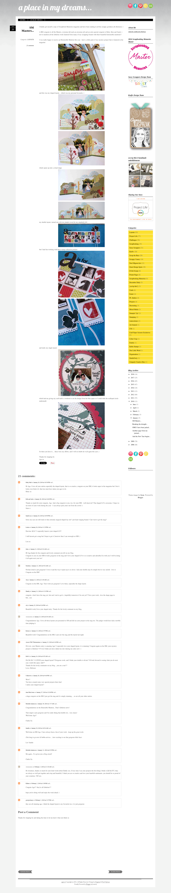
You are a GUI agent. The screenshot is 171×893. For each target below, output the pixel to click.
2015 (133, 384)
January (135, 418)
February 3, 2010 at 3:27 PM (43, 800)
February (136, 414)
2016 (133, 381)
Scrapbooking (134, 244)
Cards (131, 290)
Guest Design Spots (135, 267)
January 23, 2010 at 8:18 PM (50, 642)
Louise (27, 527)
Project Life (133, 236)
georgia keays (29, 800)
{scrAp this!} (36, 20)
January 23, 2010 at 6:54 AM (43, 617)
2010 (133, 401)
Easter (131, 294)
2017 (133, 377)
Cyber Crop (133, 339)
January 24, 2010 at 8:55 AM (39, 656)
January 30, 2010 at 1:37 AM (46, 704)
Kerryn (28, 631)
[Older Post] (115, 872)
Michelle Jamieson (31, 704)
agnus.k (63, 882)
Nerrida (28, 566)
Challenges (133, 240)
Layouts (132, 232)
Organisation (133, 354)
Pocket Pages (133, 275)
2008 (133, 445)
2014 (133, 388)
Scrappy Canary (134, 259)
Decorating (133, 305)
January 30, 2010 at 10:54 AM (40, 728)
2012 (133, 394)
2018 (133, 374)
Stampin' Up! (133, 313)
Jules (27, 549)
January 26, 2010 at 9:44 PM (41, 675)
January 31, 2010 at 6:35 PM (46, 750)
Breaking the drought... (140, 424)
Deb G (27, 656)
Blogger (140, 497)
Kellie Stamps (134, 346)
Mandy (28, 591)
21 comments (30, 45)
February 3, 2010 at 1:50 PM (39, 783)
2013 (133, 391)
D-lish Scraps (133, 271)
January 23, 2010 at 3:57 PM (40, 631)
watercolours (133, 321)
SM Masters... (28, 29)
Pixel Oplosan (106, 882)
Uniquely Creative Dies (137, 362)
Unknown (28, 675)
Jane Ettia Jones (30, 692)
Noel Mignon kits (135, 263)
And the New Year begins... (141, 436)
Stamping (132, 317)
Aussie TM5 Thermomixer (33, 642)
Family (131, 343)
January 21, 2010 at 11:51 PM (40, 591)
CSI (130, 329)
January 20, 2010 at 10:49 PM (43, 499)
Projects (132, 302)
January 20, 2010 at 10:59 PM (41, 516)
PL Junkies (133, 298)
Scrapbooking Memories (137, 278)
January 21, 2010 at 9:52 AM (40, 566)
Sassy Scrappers (134, 248)
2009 (133, 441)
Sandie (27, 728)
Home (22, 20)
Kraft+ (131, 251)
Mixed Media (133, 309)
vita (27, 580)
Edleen (27, 783)
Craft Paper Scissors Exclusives (139, 332)
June (134, 404)
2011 (133, 398)
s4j (26, 605)
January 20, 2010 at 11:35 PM (39, 527)
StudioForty (133, 358)
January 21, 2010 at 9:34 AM (38, 549)
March (135, 411)
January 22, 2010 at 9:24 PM (37, 605)
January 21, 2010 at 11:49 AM (38, 580)
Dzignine (97, 882)
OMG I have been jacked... (141, 427)
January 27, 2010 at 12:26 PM (44, 692)
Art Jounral (133, 325)
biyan (142, 495)
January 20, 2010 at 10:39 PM (41, 482)
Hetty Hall (28, 482)
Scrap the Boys (134, 255)
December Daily (134, 282)
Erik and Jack (29, 499)
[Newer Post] (25, 872)
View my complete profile (137, 31)
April (135, 408)
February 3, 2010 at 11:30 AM (43, 767)
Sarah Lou (28, 516)
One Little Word (134, 350)
